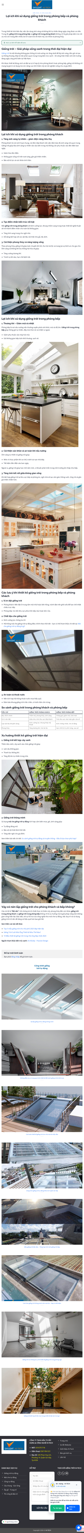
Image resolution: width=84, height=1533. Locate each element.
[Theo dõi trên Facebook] (59, 1473)
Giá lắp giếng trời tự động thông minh (42, 1022)
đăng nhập (15, 957)
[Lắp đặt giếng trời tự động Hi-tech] (42, 4)
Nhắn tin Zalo (72, 1508)
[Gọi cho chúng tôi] (63, 1473)
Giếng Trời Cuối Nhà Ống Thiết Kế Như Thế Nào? (22, 932)
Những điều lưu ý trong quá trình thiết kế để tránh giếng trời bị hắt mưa (42, 1078)
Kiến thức (36, 13)
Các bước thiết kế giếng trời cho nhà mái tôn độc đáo (42, 1134)
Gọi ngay (59, 1508)
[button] (3, 4)
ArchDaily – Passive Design (38, 941)
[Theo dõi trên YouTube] (66, 1473)
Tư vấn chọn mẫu (45, 13)
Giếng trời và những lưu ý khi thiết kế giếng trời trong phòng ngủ (42, 1360)
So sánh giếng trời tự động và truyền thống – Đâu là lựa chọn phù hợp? (49, 838)
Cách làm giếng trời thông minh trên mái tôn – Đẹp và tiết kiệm (42, 1303)
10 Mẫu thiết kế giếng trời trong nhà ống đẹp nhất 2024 (25, 936)
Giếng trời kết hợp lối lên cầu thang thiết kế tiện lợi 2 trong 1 (42, 1416)
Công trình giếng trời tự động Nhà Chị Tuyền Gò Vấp (42, 1191)
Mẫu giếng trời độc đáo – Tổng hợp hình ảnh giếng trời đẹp (42, 1247)
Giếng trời (5, 53)
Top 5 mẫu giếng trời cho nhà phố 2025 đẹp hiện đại (24, 929)
